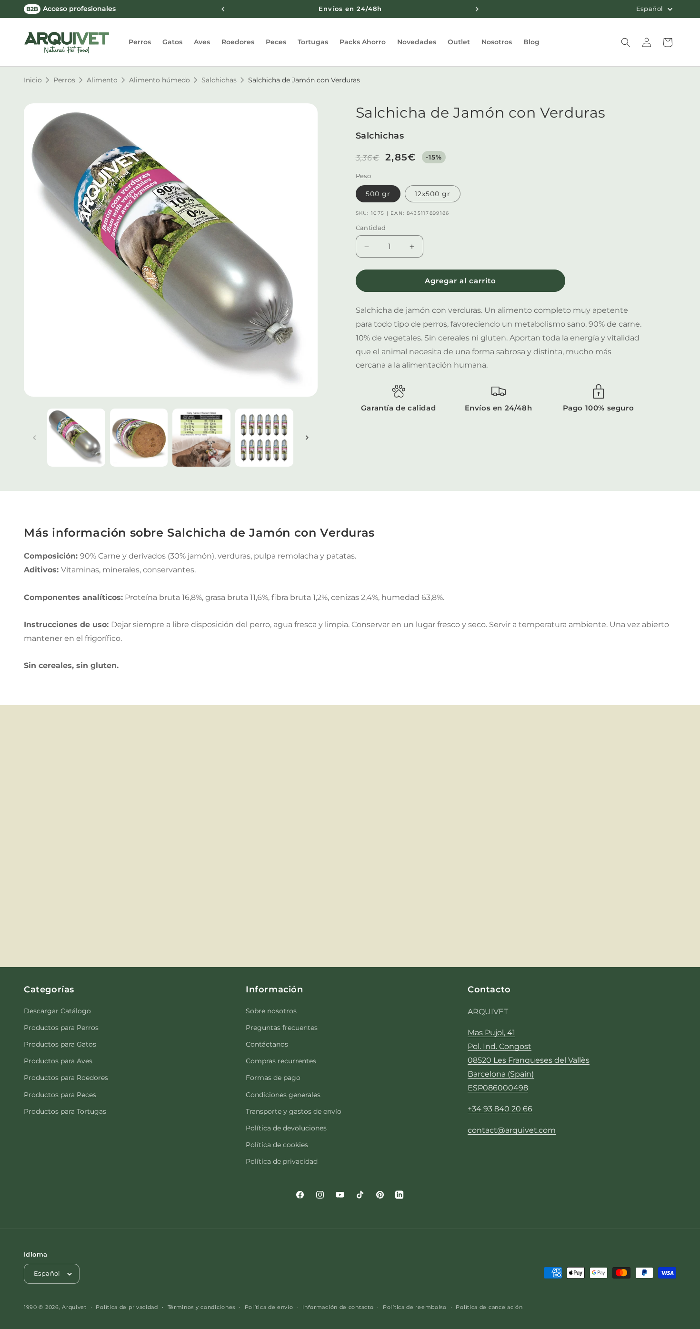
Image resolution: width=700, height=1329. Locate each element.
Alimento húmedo (159, 80)
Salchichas (219, 80)
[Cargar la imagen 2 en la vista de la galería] (139, 438)
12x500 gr (432, 194)
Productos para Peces (60, 1094)
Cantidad (371, 227)
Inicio (33, 80)
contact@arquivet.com (512, 1130)
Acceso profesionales (71, 8)
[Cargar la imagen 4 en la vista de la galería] (264, 438)
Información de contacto (337, 1307)
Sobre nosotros (271, 1011)
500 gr (378, 194)
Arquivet (74, 1307)
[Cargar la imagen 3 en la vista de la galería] (201, 438)
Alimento (102, 80)
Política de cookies (277, 1144)
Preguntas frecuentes (282, 1027)
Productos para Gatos (60, 1044)
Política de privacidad (282, 1161)
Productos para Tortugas (65, 1111)
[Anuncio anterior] (222, 9)
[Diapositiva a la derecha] (307, 437)
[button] (140, 42)
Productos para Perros (61, 1027)
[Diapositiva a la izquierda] (34, 437)
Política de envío (269, 1307)
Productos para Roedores (66, 1077)
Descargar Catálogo (57, 1011)
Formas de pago (273, 1077)
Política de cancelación (489, 1307)
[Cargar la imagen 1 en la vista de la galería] (76, 438)
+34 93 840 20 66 (500, 1108)
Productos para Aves (58, 1061)
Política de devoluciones (286, 1128)
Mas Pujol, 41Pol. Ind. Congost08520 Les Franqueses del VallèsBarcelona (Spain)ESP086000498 (529, 1060)
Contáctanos (267, 1044)
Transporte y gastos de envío (293, 1111)
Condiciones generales (283, 1094)
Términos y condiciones (201, 1307)
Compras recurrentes (281, 1061)
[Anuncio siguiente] (477, 9)
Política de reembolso (415, 1307)
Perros (64, 80)
